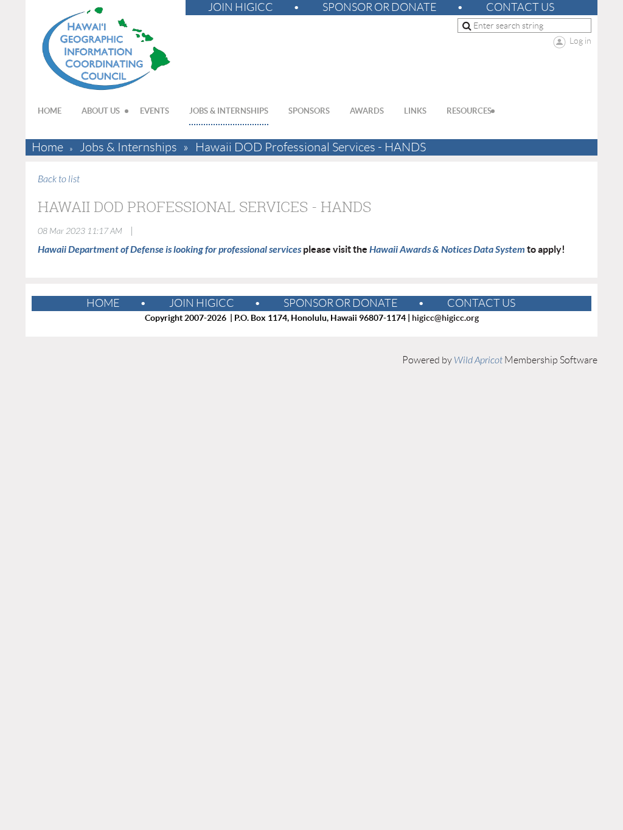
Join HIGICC (240, 7)
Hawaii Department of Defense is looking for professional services (169, 249)
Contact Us (520, 7)
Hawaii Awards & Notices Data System (447, 249)
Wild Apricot (478, 360)
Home (47, 147)
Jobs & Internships (128, 147)
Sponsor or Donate (379, 7)
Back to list (59, 179)
